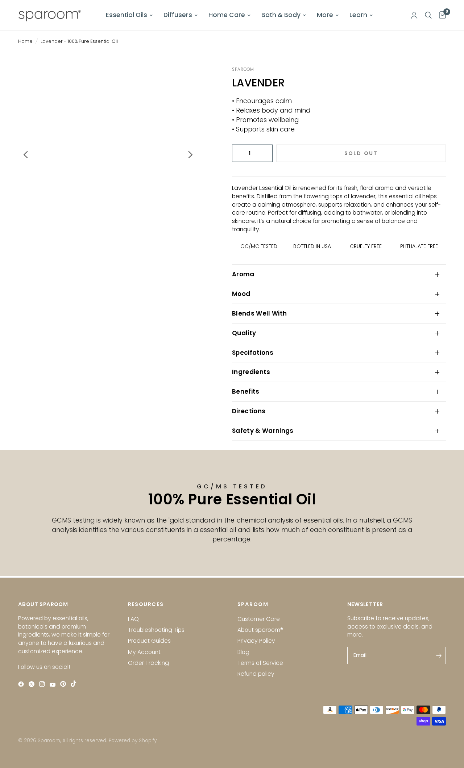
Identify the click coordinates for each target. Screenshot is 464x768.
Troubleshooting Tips (156, 630)
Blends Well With (259, 313)
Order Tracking (148, 663)
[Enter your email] (438, 655)
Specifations (252, 352)
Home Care (226, 15)
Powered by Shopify (133, 740)
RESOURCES (146, 604)
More (325, 15)
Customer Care (258, 619)
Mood (241, 293)
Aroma (243, 274)
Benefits (246, 391)
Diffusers (177, 15)
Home (25, 41)
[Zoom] (183, 82)
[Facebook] (22, 683)
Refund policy (255, 674)
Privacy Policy (256, 641)
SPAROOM (252, 604)
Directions (248, 411)
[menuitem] (129, 15)
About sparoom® (260, 630)
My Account (144, 652)
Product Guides (149, 641)
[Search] (428, 15)
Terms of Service (260, 663)
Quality (244, 333)
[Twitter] (33, 683)
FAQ (133, 619)
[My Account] (414, 15)
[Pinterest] (64, 683)
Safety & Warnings (263, 430)
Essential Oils (126, 15)
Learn (358, 15)
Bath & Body (281, 15)
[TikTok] (75, 683)
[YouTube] (54, 684)
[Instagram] (43, 683)
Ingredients (251, 371)
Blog (243, 652)
